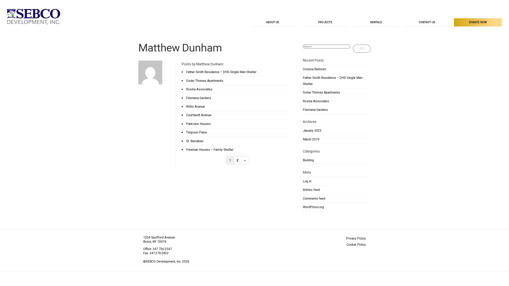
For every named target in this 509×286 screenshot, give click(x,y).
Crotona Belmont (314, 69)
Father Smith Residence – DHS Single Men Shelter (221, 72)
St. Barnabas (194, 141)
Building (308, 160)
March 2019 (311, 139)
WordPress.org (313, 207)
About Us (272, 22)
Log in (307, 181)
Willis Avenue (195, 106)
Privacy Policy (356, 238)
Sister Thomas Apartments (204, 81)
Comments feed (314, 198)
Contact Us (427, 22)
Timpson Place (196, 132)
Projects (325, 22)
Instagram (498, 10)
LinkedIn (490, 10)
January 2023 (312, 130)
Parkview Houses (198, 124)
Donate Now (478, 22)
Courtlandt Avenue (198, 115)
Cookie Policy (356, 244)
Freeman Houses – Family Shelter (209, 150)
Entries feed (311, 190)
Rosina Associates (199, 89)
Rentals (376, 22)
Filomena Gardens (198, 98)
